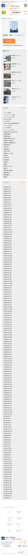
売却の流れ (9, 524)
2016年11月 (7, 429)
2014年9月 (6, 470)
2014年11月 (7, 465)
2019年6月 (6, 371)
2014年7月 (6, 474)
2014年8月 (6, 472)
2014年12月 (7, 463)
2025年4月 (6, 221)
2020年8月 (6, 341)
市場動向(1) (7, 149)
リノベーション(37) (9, 130)
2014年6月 (6, 476)
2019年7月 (6, 369)
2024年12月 (7, 230)
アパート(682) (7, 112)
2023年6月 (6, 268)
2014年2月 (6, 485)
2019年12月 (7, 358)
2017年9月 (6, 416)
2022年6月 (6, 294)
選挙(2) (5, 177)
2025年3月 (6, 223)
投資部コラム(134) (8, 153)
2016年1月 (6, 446)
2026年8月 (6, 187)
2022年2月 (6, 303)
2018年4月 (6, 401)
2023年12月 (7, 255)
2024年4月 (6, 247)
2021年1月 (6, 330)
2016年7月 (6, 438)
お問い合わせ (19, 530)
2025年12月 (7, 204)
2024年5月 (6, 245)
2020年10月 (7, 337)
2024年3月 (6, 249)
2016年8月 (6, 435)
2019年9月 (6, 365)
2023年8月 (6, 264)
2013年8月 (6, 498)
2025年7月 (6, 215)
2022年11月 (7, 283)
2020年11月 (7, 335)
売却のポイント (19, 525)
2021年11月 (7, 309)
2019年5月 (6, 373)
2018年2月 (6, 405)
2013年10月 (7, 493)
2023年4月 (6, 273)
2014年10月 (7, 468)
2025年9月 (6, 210)
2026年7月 (6, 189)
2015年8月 (6, 455)
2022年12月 (7, 281)
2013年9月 (6, 495)
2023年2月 (6, 277)
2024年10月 (7, 234)
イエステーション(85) (9, 115)
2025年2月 (6, 225)
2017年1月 (6, 425)
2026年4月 (6, 195)
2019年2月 (6, 380)
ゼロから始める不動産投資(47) (11, 123)
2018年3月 (6, 403)
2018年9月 (6, 390)
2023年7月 (6, 266)
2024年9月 (6, 236)
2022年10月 (7, 285)
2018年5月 (6, 399)
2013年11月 (7, 491)
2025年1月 (6, 228)
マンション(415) (8, 125)
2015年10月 (7, 450)
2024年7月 (6, 240)
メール (21, 542)
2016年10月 (7, 431)
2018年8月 (6, 393)
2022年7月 (6, 292)
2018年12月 (7, 384)
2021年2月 (6, 328)
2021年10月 (7, 311)
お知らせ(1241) (7, 119)
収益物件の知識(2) (8, 140)
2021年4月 (6, 324)
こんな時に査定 (9, 519)
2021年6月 (6, 320)
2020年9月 (6, 339)
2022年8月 (6, 290)
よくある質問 (19, 518)
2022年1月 (6, 305)
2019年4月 (6, 375)
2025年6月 (6, 217)
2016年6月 (6, 440)
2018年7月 (6, 395)
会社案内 (19, 512)
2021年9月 (6, 313)
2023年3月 (6, 275)
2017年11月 (7, 412)
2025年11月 (7, 206)
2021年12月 (7, 307)
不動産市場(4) (7, 134)
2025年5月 (6, 219)
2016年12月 (7, 427)
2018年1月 (6, 408)
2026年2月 (6, 200)
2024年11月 (7, 232)
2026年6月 (6, 191)
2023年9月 (6, 262)
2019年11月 (7, 360)
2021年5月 (6, 322)
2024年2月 (6, 251)
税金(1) (5, 168)
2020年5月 (6, 348)
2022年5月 (6, 296)
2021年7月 (6, 318)
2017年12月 (7, 410)
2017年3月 (6, 420)
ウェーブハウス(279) (9, 117)
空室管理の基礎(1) (8, 170)
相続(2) (5, 164)
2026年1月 (6, 202)
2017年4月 (6, 418)
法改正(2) (6, 162)
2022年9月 (6, 288)
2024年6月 (6, 243)
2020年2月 (6, 354)
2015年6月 (6, 457)
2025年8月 (6, 213)
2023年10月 (7, 260)
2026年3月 (6, 198)
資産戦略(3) (7, 175)
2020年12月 (7, 333)
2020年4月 (6, 350)
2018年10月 (7, 388)
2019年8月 (6, 367)
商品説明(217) (7, 145)
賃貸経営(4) (7, 172)
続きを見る (9, 41)
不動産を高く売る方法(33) (10, 132)
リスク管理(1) (7, 127)
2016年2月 (6, 444)
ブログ (9, 530)
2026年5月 (6, 193)
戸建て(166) (7, 151)
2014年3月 (6, 483)
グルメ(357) (7, 121)
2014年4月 (6, 480)
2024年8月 (6, 238)
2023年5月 (6, 270)
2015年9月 (6, 453)
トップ (9, 512)
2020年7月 (6, 343)
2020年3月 (6, 352)
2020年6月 (6, 345)
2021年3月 (6, 326)
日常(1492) (6, 157)
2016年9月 (6, 433)
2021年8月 (6, 315)
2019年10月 (7, 363)
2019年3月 (6, 378)
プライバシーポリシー (9, 507)
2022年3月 (6, 300)
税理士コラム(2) (8, 166)
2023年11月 (7, 258)
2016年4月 (6, 442)
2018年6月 (6, 397)
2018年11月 (7, 386)
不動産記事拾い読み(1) (9, 138)
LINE (25, 13)
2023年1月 (6, 279)
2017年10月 (7, 414)
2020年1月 (6, 356)
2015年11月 (7, 448)
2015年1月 (6, 461)
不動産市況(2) (7, 136)
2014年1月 (6, 487)
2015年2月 (6, 459)
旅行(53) (6, 155)
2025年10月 (7, 208)
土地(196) (6, 147)
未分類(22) (6, 160)
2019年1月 (6, 382)
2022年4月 (6, 298)
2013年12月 (7, 489)
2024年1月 (6, 253)
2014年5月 (6, 478)
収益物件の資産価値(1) (9, 142)
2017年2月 (6, 423)
